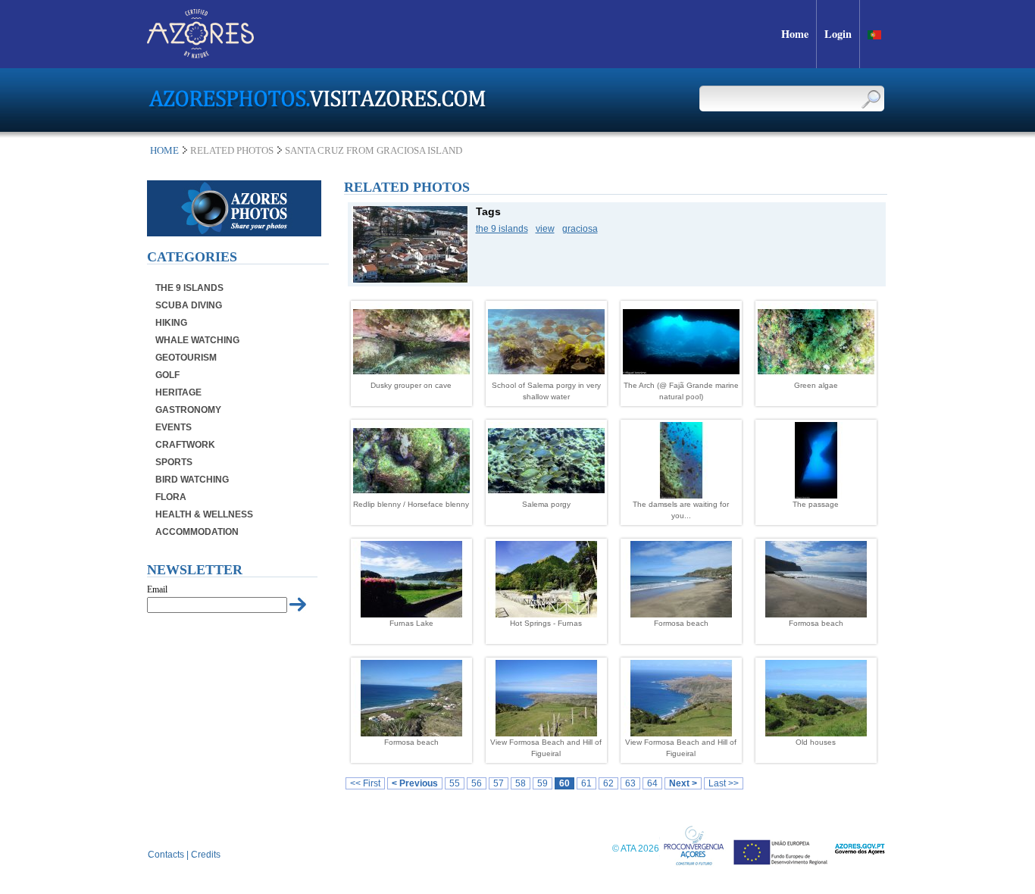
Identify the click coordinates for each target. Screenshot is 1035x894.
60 (564, 783)
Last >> (723, 783)
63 (630, 783)
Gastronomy (188, 410)
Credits (205, 854)
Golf (167, 375)
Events (173, 427)
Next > (683, 783)
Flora (170, 497)
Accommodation (197, 532)
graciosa (580, 229)
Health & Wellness (204, 514)
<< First (365, 783)
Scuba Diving (188, 305)
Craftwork (185, 444)
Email (157, 589)
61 (586, 783)
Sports (173, 462)
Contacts (166, 854)
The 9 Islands (189, 288)
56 (476, 783)
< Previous (415, 783)
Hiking (171, 322)
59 (542, 783)
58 (520, 783)
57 (498, 783)
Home (164, 150)
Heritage (178, 392)
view (545, 229)
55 (454, 783)
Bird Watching (192, 479)
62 (608, 783)
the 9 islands (502, 229)
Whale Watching (197, 340)
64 (652, 783)
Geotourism (186, 357)
